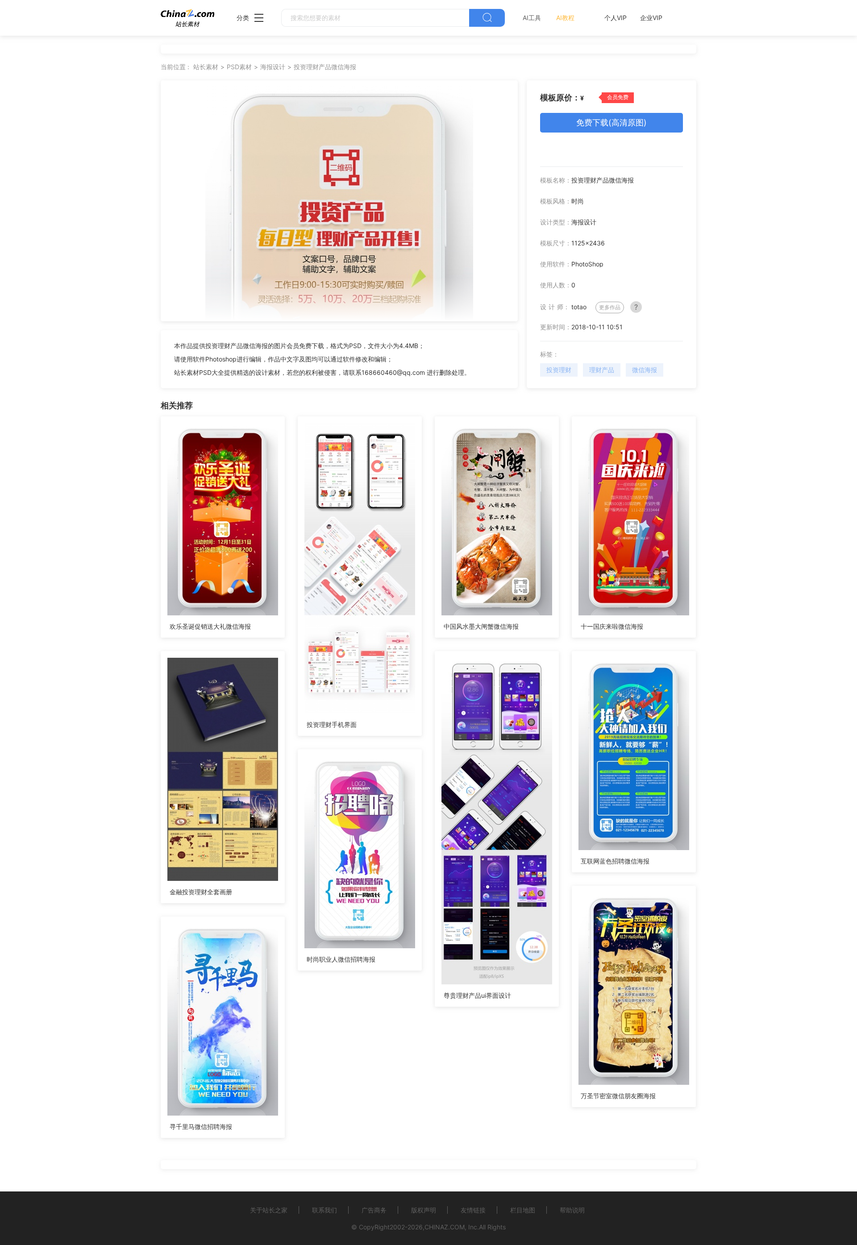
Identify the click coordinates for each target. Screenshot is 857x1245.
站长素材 (205, 67)
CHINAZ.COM (444, 1227)
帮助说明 (572, 1210)
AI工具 (532, 17)
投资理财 (558, 370)
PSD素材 (239, 67)
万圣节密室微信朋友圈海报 (618, 1096)
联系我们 (324, 1210)
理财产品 (601, 370)
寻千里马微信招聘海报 (201, 1126)
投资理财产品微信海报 (325, 67)
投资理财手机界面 (332, 724)
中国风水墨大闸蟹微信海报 (481, 626)
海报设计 (272, 67)
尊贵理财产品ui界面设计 (477, 995)
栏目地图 (522, 1210)
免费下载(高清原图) (611, 122)
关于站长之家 (268, 1210)
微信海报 (644, 370)
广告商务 (374, 1210)
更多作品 (609, 307)
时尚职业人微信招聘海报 (341, 959)
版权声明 (423, 1210)
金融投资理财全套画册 (201, 892)
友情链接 (473, 1210)
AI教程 (565, 17)
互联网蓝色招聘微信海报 (615, 861)
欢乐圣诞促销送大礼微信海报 (210, 626)
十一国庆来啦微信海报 (612, 626)
